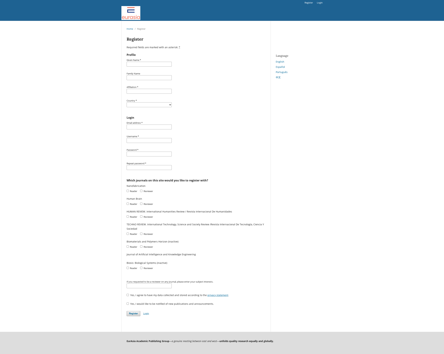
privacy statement (217, 295)
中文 (278, 77)
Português (282, 72)
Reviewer (148, 191)
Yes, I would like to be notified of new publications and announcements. (172, 303)
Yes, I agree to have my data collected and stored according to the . (179, 295)
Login (320, 2)
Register (309, 2)
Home (130, 28)
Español (280, 67)
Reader (133, 191)
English (280, 61)
